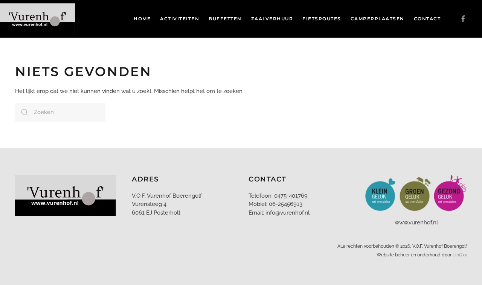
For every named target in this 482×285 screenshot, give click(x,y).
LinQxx (460, 255)
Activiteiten (179, 18)
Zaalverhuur (272, 18)
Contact (427, 18)
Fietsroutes (321, 18)
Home (142, 18)
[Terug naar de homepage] (38, 19)
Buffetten (225, 18)
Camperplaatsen (377, 18)
